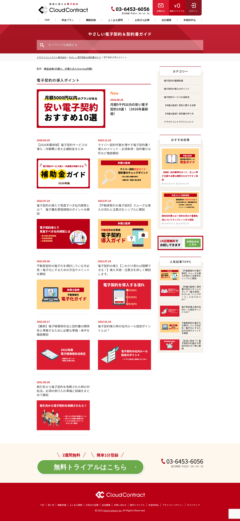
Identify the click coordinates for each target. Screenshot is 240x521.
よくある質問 (115, 20)
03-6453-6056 (132, 9)
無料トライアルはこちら (90, 467)
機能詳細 (91, 20)
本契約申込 (190, 20)
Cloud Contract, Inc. (112, 510)
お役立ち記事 (142, 20)
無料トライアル (177, 11)
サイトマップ (193, 504)
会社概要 (166, 20)
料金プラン (68, 20)
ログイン (193, 11)
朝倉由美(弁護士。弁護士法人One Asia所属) (68, 68)
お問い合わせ (120, 504)
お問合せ (161, 11)
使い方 (51, 504)
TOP (47, 20)
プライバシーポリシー (173, 504)
